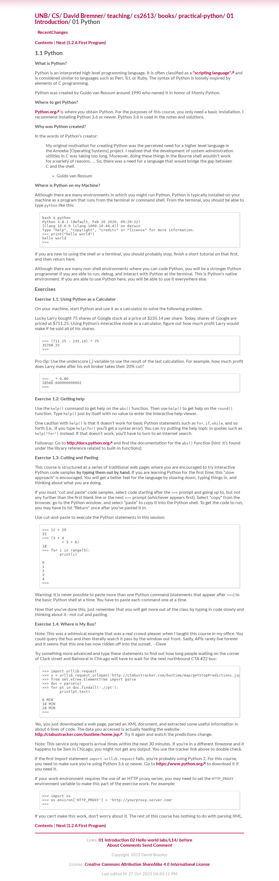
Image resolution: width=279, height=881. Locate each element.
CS (55, 16)
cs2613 (144, 16)
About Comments (124, 845)
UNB (41, 16)
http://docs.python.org (88, 443)
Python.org (45, 112)
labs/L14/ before (176, 840)
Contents (44, 43)
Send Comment (157, 845)
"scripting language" (212, 73)
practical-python (200, 16)
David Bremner (83, 16)
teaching (118, 16)
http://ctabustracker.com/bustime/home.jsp (77, 734)
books (166, 16)
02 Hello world (144, 840)
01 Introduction (114, 840)
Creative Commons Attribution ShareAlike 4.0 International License (147, 864)
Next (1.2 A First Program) (81, 43)
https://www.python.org (179, 764)
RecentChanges (53, 32)
